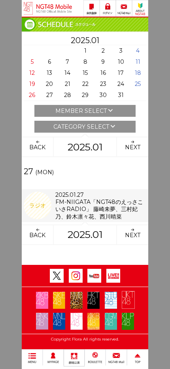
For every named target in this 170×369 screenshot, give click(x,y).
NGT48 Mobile (54, 8)
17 (121, 72)
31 (121, 95)
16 (103, 72)
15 (85, 72)
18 (138, 72)
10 (121, 61)
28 (67, 95)
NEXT (132, 147)
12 (32, 72)
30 (103, 95)
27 (49, 95)
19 (32, 83)
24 (120, 83)
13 (49, 72)
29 (85, 95)
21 (67, 83)
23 (103, 83)
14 (67, 72)
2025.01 (85, 147)
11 (138, 61)
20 (49, 83)
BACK (37, 147)
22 (85, 83)
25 (138, 83)
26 (32, 95)
